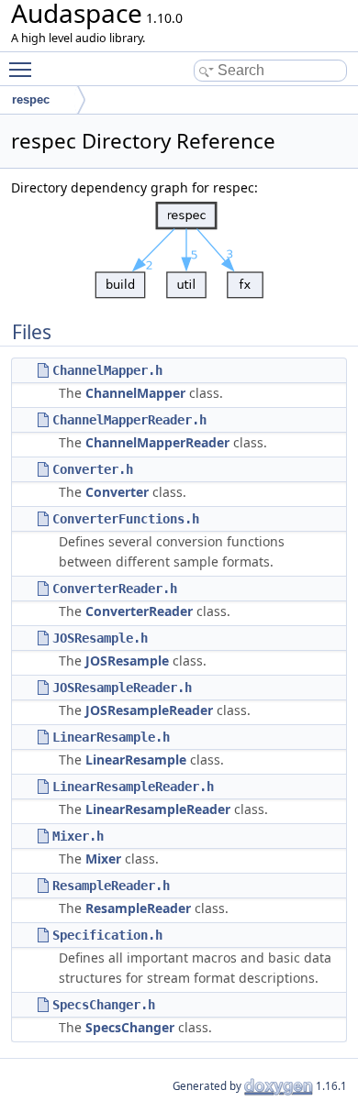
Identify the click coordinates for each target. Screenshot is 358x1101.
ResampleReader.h (111, 885)
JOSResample (127, 660)
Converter (117, 492)
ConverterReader (139, 611)
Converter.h (92, 469)
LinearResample (135, 759)
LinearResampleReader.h (133, 786)
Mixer (103, 858)
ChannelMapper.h (107, 370)
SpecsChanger (129, 1027)
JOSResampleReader (149, 710)
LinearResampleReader (157, 809)
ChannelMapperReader (157, 442)
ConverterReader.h (114, 588)
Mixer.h (78, 836)
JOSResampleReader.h (122, 687)
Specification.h (107, 935)
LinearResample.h (111, 737)
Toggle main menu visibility (23, 68)
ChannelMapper (135, 393)
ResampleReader (138, 908)
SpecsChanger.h (103, 1004)
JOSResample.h (100, 638)
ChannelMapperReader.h (129, 420)
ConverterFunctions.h (125, 519)
